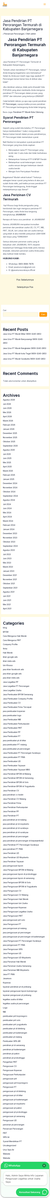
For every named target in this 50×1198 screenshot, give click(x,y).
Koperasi (7, 983)
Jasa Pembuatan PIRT (12, 728)
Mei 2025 (7, 462)
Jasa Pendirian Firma (12, 803)
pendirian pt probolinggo (14, 1058)
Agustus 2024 (9, 500)
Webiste (6, 1154)
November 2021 (10, 579)
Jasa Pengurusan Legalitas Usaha (17, 911)
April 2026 (7, 416)
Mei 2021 (7, 604)
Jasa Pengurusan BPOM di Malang (18, 870)
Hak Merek (8, 653)
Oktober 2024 (9, 491)
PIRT (5, 1133)
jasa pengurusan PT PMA (14, 945)
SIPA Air (6, 1137)
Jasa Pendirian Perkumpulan (15, 807)
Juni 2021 (7, 600)
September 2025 (10, 446)
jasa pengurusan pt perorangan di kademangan (24, 937)
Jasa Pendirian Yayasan (13, 861)
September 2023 (10, 546)
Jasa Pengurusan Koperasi (14, 907)
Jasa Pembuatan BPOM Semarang (18, 694)
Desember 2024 (10, 483)
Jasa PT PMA (9, 974)
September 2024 (10, 496)
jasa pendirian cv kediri (13, 795)
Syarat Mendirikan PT (12, 1141)
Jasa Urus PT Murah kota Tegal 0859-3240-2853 (24, 353)
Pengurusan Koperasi (12, 1070)
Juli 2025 (7, 454)
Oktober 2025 (9, 441)
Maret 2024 (8, 521)
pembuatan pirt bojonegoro (15, 1016)
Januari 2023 (8, 571)
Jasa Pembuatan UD (12, 761)
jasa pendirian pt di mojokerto (16, 824)
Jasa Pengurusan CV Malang (15, 895)
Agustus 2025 (9, 450)
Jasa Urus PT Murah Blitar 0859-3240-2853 (22, 334)
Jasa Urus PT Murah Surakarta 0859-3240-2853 (24, 359)
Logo (5, 1008)
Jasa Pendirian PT (11, 815)
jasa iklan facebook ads (13, 669)
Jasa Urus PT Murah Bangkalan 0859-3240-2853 (24, 348)
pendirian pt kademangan (14, 1049)
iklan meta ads (9, 661)
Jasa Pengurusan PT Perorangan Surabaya (22, 941)
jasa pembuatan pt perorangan (16, 749)
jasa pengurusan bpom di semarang (18, 878)
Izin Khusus (8, 665)
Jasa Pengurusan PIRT (13, 916)
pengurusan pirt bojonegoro (15, 1083)
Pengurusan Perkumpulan (14, 1074)
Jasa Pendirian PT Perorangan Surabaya (21, 845)
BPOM (5, 632)
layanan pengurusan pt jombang (17, 995)
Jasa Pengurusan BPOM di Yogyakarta (20, 886)
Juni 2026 (7, 408)
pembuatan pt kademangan (15, 1033)
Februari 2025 (9, 475)
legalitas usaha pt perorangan (16, 1003)
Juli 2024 (7, 504)
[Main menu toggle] (44, 4)
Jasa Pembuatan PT (12, 736)
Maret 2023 (8, 567)
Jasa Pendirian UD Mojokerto (16, 857)
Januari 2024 (8, 529)
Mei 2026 (7, 412)
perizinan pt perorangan (13, 1124)
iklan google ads (10, 657)
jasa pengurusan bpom (13, 866)
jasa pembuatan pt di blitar (14, 740)
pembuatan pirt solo (11, 1020)
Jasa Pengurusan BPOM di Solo (17, 882)
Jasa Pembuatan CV (12, 703)
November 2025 (10, 437)
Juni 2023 (7, 558)
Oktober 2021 (9, 583)
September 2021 (10, 588)
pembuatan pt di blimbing (14, 1028)
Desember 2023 (10, 533)
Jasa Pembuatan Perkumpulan (16, 724)
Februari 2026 (9, 425)
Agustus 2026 (9, 400)
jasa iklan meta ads (11, 678)
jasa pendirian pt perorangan (15, 836)
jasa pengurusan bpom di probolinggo (20, 874)
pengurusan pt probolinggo (15, 1112)
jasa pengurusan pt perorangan (17, 932)
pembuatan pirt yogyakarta (15, 1024)
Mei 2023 (7, 563)
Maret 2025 (8, 471)
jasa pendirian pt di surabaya (15, 828)
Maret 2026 (8, 421)
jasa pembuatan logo (12, 715)
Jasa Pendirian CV (11, 790)
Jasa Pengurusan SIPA (13, 949)
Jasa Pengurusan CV (12, 891)
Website (6, 1158)
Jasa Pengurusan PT (12, 924)
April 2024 (7, 517)
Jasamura (7, 978)
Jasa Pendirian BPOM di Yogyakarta (19, 786)
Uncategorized (9, 1145)
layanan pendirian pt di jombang (17, 987)
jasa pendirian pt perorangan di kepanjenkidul (23, 841)
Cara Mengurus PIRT (12, 640)
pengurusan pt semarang (14, 1116)
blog (5, 628)
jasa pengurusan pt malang (15, 928)
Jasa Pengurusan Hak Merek (15, 899)
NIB (4, 1012)
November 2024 (10, 487)
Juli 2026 (7, 404)
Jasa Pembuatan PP (11, 732)
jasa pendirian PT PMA (13, 849)
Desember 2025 (10, 433)
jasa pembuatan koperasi (14, 711)
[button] (44, 1165)
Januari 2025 (8, 479)
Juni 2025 (7, 458)
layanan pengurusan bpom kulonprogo (20, 991)
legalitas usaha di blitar (13, 999)
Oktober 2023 (9, 542)
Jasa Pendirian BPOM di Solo (16, 782)
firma (5, 648)
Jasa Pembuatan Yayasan (14, 765)
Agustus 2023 (9, 550)
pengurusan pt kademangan (15, 1099)
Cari (4, 310)
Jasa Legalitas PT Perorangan (16, 686)
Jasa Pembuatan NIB (12, 719)
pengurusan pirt (10, 1078)
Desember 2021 (10, 575)
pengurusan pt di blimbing (14, 1091)
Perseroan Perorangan (14, 34)
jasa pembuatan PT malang (15, 744)
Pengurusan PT (10, 1087)
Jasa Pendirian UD (11, 853)
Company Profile (10, 644)
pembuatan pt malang (12, 1037)
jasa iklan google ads (12, 674)
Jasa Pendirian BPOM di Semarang (18, 778)
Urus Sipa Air (8, 1150)
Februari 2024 (9, 525)
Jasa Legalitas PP (10, 682)
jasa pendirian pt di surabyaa (15, 832)
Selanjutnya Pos (25, 287)
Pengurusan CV (10, 1066)
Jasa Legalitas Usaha (12, 690)
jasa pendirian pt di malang (14, 820)
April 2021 (7, 608)
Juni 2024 (7, 508)
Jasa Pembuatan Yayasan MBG (16, 769)
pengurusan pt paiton (12, 1108)
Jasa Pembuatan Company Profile (18, 699)
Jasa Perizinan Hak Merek (14, 962)
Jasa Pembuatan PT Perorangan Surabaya (21, 753)
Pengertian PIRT (10, 1062)
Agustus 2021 (8, 592)
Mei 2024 (7, 512)
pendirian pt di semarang (14, 1045)
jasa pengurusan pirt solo (14, 920)
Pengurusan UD (10, 1120)
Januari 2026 (8, 429)
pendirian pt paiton (11, 1053)
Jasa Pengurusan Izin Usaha (15, 903)
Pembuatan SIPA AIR (12, 1041)
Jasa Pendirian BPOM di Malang (17, 774)
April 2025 (7, 466)
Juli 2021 (6, 596)
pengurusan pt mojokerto (14, 1104)
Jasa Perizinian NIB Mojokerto (16, 970)
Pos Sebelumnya (25, 279)
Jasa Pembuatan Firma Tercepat (17, 707)
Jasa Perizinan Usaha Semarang (17, 966)
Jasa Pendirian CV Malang (14, 799)
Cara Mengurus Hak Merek (15, 636)
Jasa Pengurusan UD (12, 953)
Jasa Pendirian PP (11, 811)
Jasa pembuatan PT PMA (14, 757)
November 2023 (10, 537)
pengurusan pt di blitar (13, 1095)
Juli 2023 (7, 554)
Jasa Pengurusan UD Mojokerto (17, 957)
